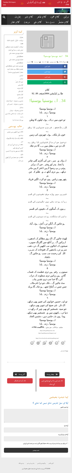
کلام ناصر (20, 97)
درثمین (66, 17)
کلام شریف (20, 88)
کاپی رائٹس (51, 463)
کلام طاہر (42, 17)
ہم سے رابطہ (21, 463)
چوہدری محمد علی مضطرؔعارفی (14, 65)
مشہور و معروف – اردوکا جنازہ (15, 100)
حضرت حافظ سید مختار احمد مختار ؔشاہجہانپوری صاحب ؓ (15, 71)
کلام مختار (15, 22)
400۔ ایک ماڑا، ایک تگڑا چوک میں (36, 2)
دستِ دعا (50, 22)
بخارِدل (18, 17)
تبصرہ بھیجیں (53, 62)
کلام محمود (55, 17)
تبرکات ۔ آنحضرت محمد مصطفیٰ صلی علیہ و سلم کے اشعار (14, 48)
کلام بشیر (29, 17)
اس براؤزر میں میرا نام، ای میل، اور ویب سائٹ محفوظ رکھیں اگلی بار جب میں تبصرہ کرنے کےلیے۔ (45, 443)
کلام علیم (38, 22)
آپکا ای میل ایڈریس (63, 434)
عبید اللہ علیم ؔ (19, 81)
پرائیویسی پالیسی (41, 463)
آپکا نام (66, 425)
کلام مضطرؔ (63, 22)
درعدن (27, 22)
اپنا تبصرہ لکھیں (64, 407)
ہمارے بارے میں (30, 463)
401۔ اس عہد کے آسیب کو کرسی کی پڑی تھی (15, 146)
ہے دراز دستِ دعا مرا (18, 119)
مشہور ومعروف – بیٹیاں (16, 110)
